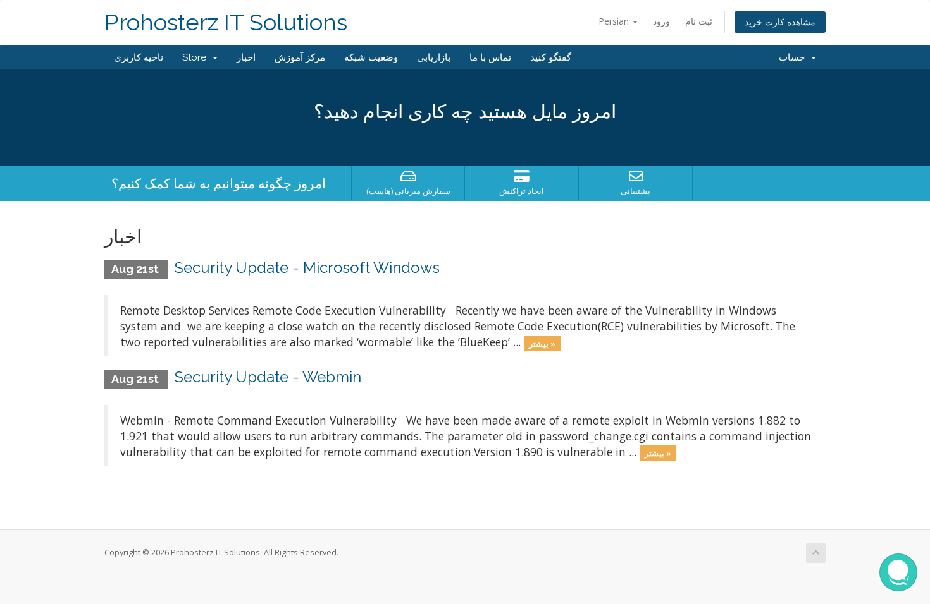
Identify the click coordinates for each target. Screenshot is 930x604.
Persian (614, 21)
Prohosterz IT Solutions (225, 22)
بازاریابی (433, 57)
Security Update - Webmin (268, 377)
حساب (794, 57)
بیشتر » (542, 343)
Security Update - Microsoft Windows (307, 267)
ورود (661, 21)
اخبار (246, 57)
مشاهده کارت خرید (780, 22)
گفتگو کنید (550, 57)
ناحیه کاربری (138, 57)
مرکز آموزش (300, 57)
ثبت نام (698, 21)
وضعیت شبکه (371, 57)
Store (196, 57)
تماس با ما (490, 57)
